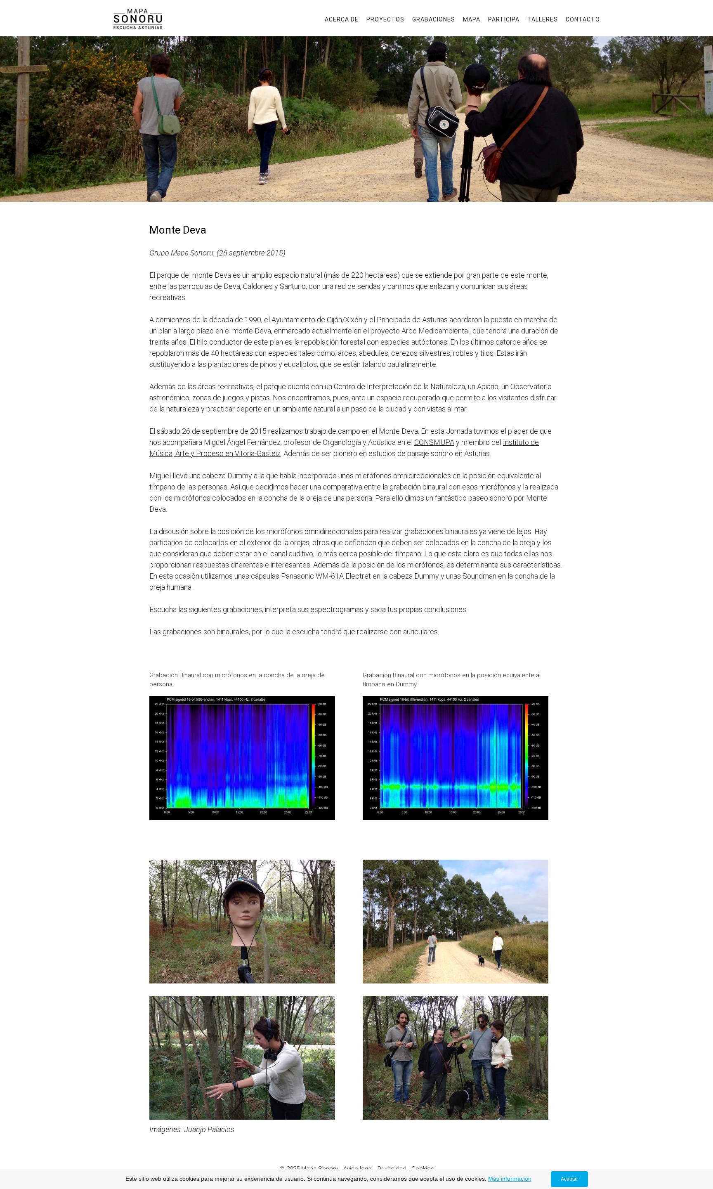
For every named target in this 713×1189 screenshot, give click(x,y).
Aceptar (569, 1179)
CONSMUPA (434, 442)
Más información (509, 1178)
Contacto (583, 19)
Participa (503, 19)
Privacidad (392, 1168)
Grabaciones (433, 19)
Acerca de (342, 19)
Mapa (471, 19)
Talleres (542, 19)
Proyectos (385, 19)
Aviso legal (358, 1168)
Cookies (422, 1168)
